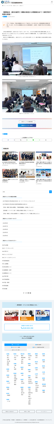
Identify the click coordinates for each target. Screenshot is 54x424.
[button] (52, 2)
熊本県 (43, 366)
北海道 (7, 354)
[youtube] (28, 293)
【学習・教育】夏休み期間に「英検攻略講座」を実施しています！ (18, 207)
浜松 (22, 391)
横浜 (22, 355)
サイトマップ (48, 420)
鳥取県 (36, 354)
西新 (36, 389)
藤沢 (22, 363)
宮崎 (44, 380)
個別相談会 (6, 260)
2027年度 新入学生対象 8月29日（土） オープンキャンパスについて (19, 201)
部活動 (5, 288)
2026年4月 (5, 235)
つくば (8, 401)
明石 (29, 396)
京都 (29, 371)
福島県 (7, 381)
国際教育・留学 (7, 270)
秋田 (8, 377)
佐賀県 (43, 354)
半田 (29, 359)
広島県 (36, 367)
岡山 (36, 363)
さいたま (16, 355)
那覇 (44, 392)
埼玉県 (15, 354)
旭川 (8, 357)
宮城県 (7, 369)
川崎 (22, 359)
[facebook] (23, 293)
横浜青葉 (23, 357)
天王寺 (29, 379)
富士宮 (22, 393)
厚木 (22, 361)
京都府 (29, 369)
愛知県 (29, 354)
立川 (15, 382)
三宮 (29, 391)
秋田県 (7, 375)
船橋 (15, 369)
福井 (22, 369)
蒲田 (15, 384)
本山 (29, 357)
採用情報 (25, 420)
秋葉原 (15, 379)
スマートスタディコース (9, 257)
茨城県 (7, 399)
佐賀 (44, 355)
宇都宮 (8, 395)
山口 (36, 375)
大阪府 (29, 375)
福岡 (36, 383)
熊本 (44, 368)
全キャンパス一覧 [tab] (15, 350)
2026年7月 (5, 226)
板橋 (15, 380)
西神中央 (30, 393)
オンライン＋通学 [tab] (16, 347)
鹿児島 (44, 386)
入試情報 (6, 264)
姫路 (29, 404)
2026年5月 (5, 232)
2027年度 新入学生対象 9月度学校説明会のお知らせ (15, 204)
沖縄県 (43, 390)
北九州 (37, 385)
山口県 (36, 374)
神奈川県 (22, 354)
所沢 (15, 357)
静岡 (22, 389)
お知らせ (5, 16)
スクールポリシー (44, 411)
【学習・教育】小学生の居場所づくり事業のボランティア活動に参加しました (21, 213)
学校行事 (6, 276)
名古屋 (29, 355)
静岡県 (22, 387)
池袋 (15, 377)
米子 (36, 357)
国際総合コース (7, 273)
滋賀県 (29, 363)
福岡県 (36, 381)
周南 (36, 377)
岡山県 (36, 361)
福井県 (22, 367)
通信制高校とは (19, 420)
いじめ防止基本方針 (32, 420)
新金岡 (29, 381)
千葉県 (15, 363)
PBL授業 (6, 245)
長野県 (22, 373)
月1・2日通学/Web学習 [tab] (39, 347)
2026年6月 (5, 229)
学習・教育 (6, 282)
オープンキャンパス (8, 248)
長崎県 (43, 360)
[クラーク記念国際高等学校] (11, 2)
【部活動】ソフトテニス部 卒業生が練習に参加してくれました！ (18, 210)
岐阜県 (22, 379)
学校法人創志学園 (6, 420)
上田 (22, 375)
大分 (44, 374)
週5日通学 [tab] (39, 344)
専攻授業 (6, 285)
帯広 (8, 365)
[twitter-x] (25, 293)
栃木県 (7, 393)
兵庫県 (29, 387)
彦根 (29, 365)
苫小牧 (8, 361)
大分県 (43, 372)
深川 (8, 355)
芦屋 (29, 389)
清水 (22, 394)
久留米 (37, 387)
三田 (29, 394)
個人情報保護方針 (41, 420)
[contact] (30, 293)
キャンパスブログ (8, 254)
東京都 (15, 373)
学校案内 (13, 420)
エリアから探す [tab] (16, 344)
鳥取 (36, 355)
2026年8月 (5, 223)
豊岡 (29, 402)
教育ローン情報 (27, 411)
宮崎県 (43, 378)
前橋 (8, 389)
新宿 (15, 375)
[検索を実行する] (50, 191)
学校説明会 (6, 279)
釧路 (8, 363)
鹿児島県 (44, 384)
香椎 (36, 391)
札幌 (8, 359)
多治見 (22, 383)
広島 (36, 369)
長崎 (44, 361)
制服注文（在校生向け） (10, 411)
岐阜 (22, 381)
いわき (8, 383)
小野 (29, 400)
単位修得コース (7, 267)
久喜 (15, 359)
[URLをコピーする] (46, 140)
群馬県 (7, 387)
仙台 (8, 371)
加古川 (29, 398)
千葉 (15, 365)
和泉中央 (30, 383)
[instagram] (27, 293)
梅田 (29, 377)
